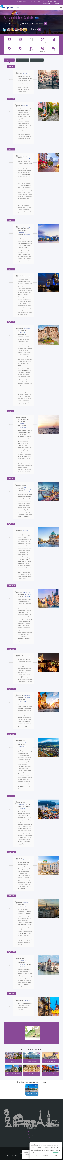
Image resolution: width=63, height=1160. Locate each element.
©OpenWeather (31, 1020)
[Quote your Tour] (39, 29)
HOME (20, 1153)
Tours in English (46, 3)
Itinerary (10, 60)
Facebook (33, 1131)
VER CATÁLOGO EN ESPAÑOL (21, 1)
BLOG (39, 1)
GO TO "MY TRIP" (32, 1)
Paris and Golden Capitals (19, 17)
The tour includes (37, 60)
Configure (45, 1155)
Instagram (33, 1134)
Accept (55, 1155)
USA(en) (56, 3)
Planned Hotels (23, 60)
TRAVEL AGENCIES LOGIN (54, 1)
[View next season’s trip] (32, 23)
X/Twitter (32, 1138)
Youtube (32, 1141)
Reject (35, 1155)
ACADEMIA (45, 1)
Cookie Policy (56, 1152)
